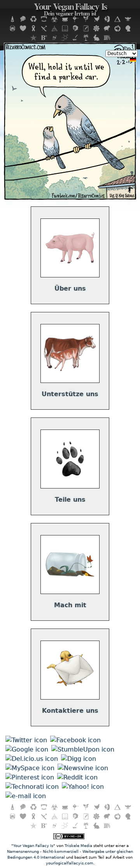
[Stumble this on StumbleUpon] (82, 749)
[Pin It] (29, 777)
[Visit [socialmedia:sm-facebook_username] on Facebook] (75, 740)
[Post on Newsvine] (83, 768)
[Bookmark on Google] (26, 749)
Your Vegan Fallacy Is (70, 9)
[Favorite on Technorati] (32, 786)
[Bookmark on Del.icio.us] (31, 758)
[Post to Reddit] (77, 777)
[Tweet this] (26, 740)
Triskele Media (78, 845)
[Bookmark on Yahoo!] (83, 786)
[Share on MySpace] (29, 768)
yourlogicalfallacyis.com (69, 863)
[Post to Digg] (78, 758)
